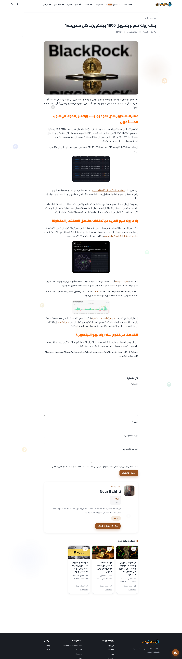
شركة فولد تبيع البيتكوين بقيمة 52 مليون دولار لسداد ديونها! (80, 567)
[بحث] (11, 4)
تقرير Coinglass (121, 281)
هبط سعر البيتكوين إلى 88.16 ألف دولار (108, 190)
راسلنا (48, 645)
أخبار (146, 18)
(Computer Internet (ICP (72, 645)
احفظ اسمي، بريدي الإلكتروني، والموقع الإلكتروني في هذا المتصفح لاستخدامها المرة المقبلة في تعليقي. (94, 466)
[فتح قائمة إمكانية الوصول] (175, 652)
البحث (48, 650)
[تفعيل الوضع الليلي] (17, 4)
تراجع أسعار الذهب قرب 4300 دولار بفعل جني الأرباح (104, 567)
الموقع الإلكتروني (130, 449)
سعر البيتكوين (63, 322)
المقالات (110, 650)
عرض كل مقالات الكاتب (107, 526)
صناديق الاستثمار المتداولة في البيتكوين (121, 236)
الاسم (135, 422)
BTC (96, 292)
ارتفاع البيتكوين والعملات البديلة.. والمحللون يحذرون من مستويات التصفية (127, 568)
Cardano (79, 654)
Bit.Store (78, 650)
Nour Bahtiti (148, 32)
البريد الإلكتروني (131, 435)
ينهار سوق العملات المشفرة (104, 318)
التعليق (134, 384)
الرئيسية (153, 18)
